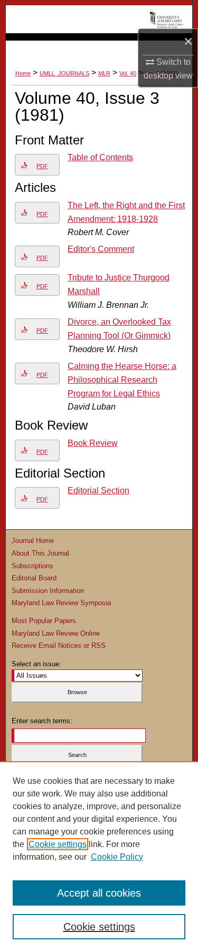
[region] (99, 856)
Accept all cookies (99, 893)
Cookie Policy (117, 856)
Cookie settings (58, 844)
